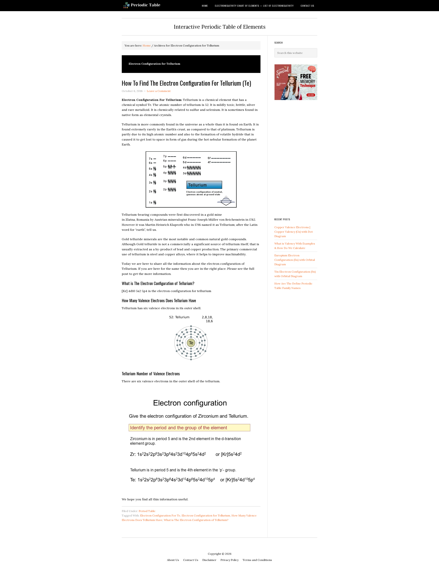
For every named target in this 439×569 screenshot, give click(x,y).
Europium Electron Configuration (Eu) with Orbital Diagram (294, 260)
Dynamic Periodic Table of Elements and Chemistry (149, 5)
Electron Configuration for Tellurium (206, 515)
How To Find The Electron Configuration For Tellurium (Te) (186, 82)
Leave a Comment (159, 91)
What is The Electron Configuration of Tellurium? (196, 520)
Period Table (147, 511)
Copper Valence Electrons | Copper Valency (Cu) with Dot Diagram (293, 231)
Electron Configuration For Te (160, 515)
